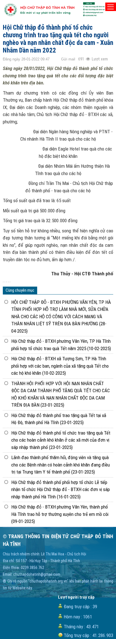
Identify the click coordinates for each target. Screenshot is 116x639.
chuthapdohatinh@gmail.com (36, 574)
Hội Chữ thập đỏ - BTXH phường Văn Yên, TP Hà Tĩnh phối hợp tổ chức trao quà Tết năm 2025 (61, 344)
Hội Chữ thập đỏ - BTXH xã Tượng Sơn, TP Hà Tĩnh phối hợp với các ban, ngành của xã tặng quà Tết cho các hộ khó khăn (60, 366)
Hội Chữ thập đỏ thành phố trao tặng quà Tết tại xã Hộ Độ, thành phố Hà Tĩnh (58, 419)
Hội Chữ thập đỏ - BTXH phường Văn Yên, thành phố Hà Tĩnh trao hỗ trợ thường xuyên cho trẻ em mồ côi (59, 514)
